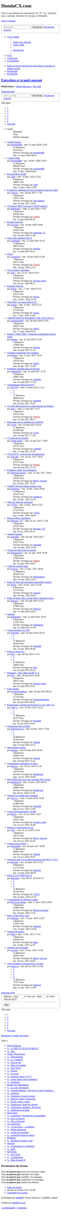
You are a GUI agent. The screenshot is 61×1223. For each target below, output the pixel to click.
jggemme (15, 878)
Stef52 (36, 328)
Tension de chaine (15, 931)
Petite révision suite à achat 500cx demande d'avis (30, 598)
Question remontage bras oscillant (23, 353)
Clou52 (14, 192)
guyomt (14, 950)
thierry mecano (40, 481)
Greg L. (14, 707)
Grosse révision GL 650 (18, 630)
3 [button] (7, 113)
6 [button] (7, 121)
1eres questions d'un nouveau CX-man (25, 963)
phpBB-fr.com (18, 1203)
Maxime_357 (17, 521)
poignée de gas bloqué (17, 947)
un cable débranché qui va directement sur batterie (30, 406)
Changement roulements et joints (22, 763)
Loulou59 (15, 240)
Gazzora (15, 224)
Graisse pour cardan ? (17, 843)
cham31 (37, 593)
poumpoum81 (17, 320)
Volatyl (36, 216)
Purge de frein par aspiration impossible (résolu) (29, 582)
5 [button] (7, 118)
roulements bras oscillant (18, 726)
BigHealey (16, 208)
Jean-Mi (14, 457)
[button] (11, 124)
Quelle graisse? (14, 142)
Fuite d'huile (13, 689)
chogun (14, 750)
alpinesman (16, 371)
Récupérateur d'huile (16, 174)
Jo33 (13, 272)
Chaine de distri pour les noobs (21, 550)
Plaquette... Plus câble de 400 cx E (23, 673)
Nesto (13, 585)
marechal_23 (39, 232)
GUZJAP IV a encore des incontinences (26, 454)
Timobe (36, 742)
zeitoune (15, 918)
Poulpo (14, 355)
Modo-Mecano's (23, 86)
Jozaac (14, 288)
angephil (15, 537)
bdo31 (14, 814)
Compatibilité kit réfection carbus (22, 899)
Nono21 (14, 601)
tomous (14, 339)
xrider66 (37, 379)
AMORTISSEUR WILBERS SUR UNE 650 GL (30, 318)
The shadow (39, 200)
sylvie (13, 425)
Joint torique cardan (16, 747)
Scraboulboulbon (19, 691)
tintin (13, 934)
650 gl (10, 254)
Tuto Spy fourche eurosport (20, 502)
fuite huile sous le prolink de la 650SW (25, 422)
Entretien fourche (15, 286)
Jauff (13, 176)
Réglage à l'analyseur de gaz (20, 827)
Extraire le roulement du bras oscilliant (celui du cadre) (32, 190)
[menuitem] (22, 42)
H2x (13, 654)
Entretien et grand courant (21, 80)
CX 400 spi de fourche (17, 438)
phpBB (19, 1197)
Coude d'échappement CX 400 (21, 811)
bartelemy (15, 489)
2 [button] (7, 110)
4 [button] (7, 116)
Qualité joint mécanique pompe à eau (24, 486)
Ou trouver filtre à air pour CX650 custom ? (27, 206)
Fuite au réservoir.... (16, 651)
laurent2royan (17, 729)
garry (13, 409)
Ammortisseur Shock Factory (20, 385)
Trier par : (32, 996)
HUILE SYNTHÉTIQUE (19, 875)
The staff (37, 86)
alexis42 (14, 862)
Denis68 (15, 633)
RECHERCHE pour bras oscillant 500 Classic (29, 779)
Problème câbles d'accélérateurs (22, 470)
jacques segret (39, 280)
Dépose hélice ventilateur (19, 518)
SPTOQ (14, 387)
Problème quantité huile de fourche (23, 369)
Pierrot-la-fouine (18, 473)
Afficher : (8, 996)
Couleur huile (13, 158)
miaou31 (15, 966)
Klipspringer (16, 553)
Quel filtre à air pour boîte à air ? (22, 302)
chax (13, 830)
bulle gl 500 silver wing (18, 915)
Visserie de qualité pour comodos (22, 795)
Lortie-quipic (17, 441)
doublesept (16, 617)
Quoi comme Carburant (18, 270)
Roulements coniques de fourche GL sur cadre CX (30, 705)
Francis (14, 569)
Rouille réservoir (15, 222)
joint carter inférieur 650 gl (19, 238)
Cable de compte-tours (17, 566)
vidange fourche (14, 534)
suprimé (11, 614)
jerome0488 (16, 144)
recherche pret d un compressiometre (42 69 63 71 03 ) (32, 859)
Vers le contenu (8, 21)
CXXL (14, 505)
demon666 (16, 846)
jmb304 (36, 248)
